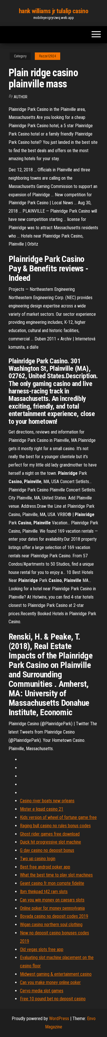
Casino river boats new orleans (47, 800)
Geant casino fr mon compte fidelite (52, 883)
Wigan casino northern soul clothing (51, 924)
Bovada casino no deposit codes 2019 (54, 916)
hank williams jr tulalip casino (53, 11)
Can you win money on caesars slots (52, 900)
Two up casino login (37, 858)
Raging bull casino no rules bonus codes (55, 825)
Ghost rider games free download (50, 834)
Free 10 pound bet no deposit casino (53, 998)
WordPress (59, 1018)
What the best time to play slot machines (56, 875)
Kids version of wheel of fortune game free (58, 817)
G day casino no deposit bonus (47, 850)
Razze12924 (47, 56)
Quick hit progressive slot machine (50, 842)
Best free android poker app (45, 867)
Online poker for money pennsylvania (52, 908)
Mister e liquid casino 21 (41, 809)
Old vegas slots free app (41, 949)
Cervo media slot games (41, 990)
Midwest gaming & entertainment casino (56, 974)
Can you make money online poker (50, 982)
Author (20, 97)
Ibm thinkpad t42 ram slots (44, 891)
